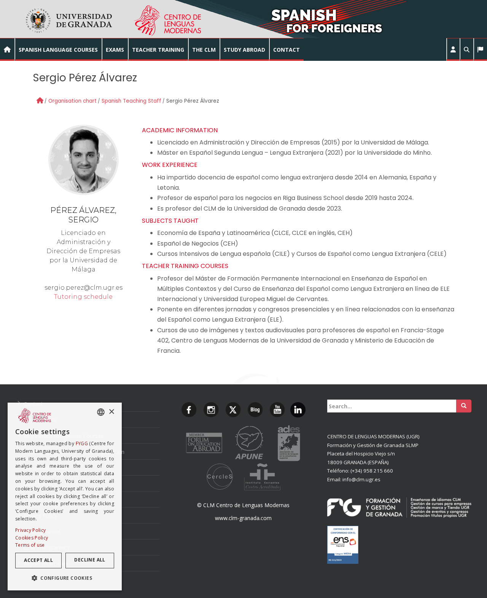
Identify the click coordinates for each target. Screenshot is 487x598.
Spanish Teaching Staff (131, 101)
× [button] (111, 411)
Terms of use (30, 545)
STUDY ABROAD (244, 49)
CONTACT (286, 49)
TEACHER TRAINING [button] (158, 49)
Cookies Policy (31, 538)
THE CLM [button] (204, 49)
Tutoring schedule (83, 296)
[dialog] (65, 496)
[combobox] (101, 412)
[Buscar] (463, 406)
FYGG (82, 443)
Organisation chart (72, 101)
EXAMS (115, 49)
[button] (453, 49)
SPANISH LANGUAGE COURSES (58, 49)
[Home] (40, 100)
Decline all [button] (89, 560)
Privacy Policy (30, 530)
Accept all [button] (38, 560)
